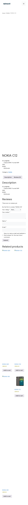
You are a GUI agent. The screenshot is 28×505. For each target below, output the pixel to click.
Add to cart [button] (7, 370)
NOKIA (8, 13)
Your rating (6, 209)
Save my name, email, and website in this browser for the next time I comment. (15, 235)
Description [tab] (8, 177)
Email (4, 227)
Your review (6, 212)
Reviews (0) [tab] (17, 177)
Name (4, 221)
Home (3, 13)
